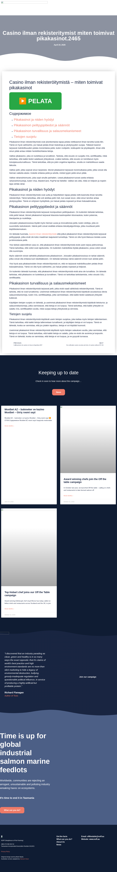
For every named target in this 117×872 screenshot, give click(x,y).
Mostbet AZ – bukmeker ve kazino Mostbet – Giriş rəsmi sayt (24, 411)
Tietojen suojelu (25, 136)
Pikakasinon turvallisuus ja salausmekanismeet (47, 131)
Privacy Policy (5, 851)
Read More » (9, 426)
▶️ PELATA (35, 101)
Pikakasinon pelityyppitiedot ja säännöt (42, 125)
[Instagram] (81, 845)
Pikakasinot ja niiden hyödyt (34, 119)
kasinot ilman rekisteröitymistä (43, 234)
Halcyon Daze (24, 859)
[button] (114, 8)
